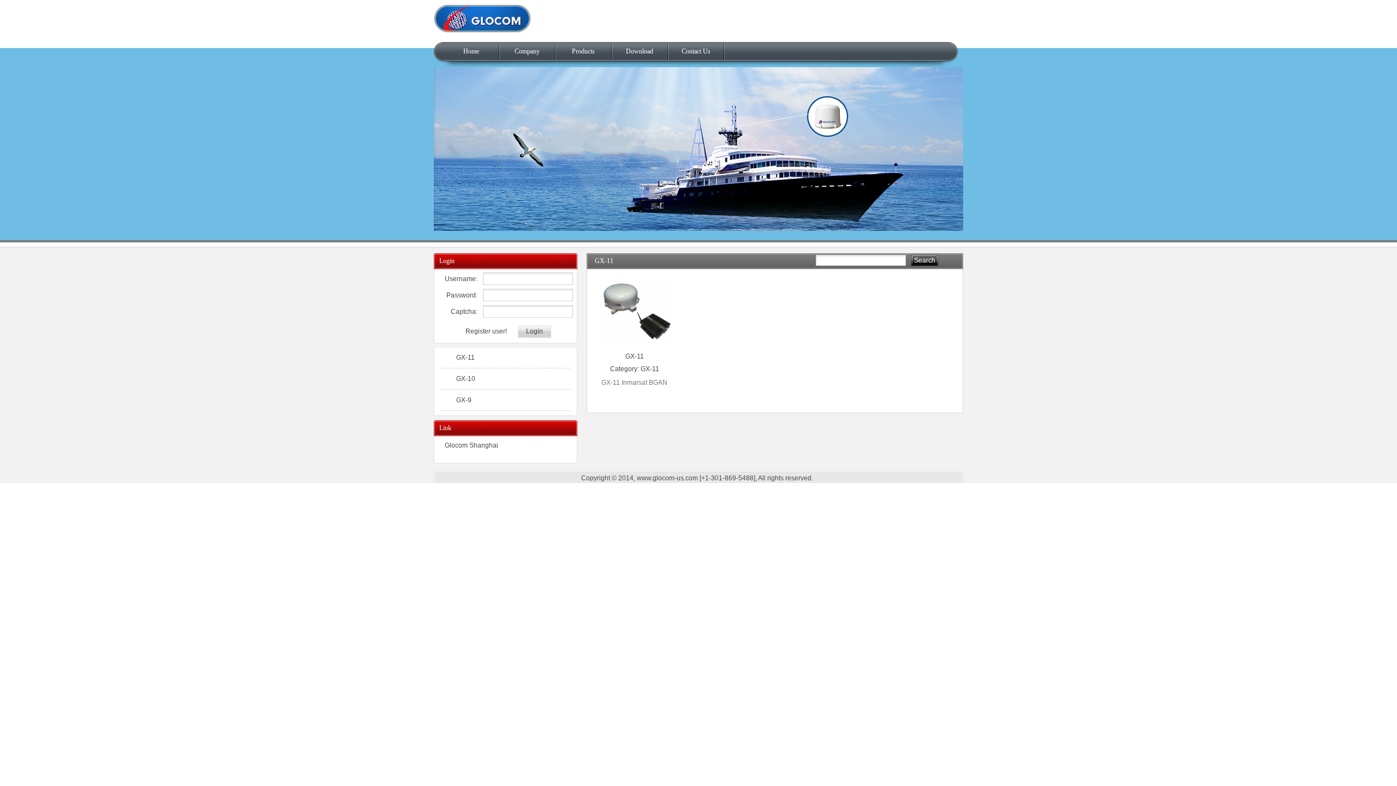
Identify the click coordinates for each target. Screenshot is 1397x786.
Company (527, 51)
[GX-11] (636, 346)
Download (639, 51)
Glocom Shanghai (471, 445)
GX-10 (465, 379)
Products (583, 51)
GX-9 (463, 400)
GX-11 (634, 356)
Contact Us (696, 51)
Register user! (486, 331)
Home (471, 51)
